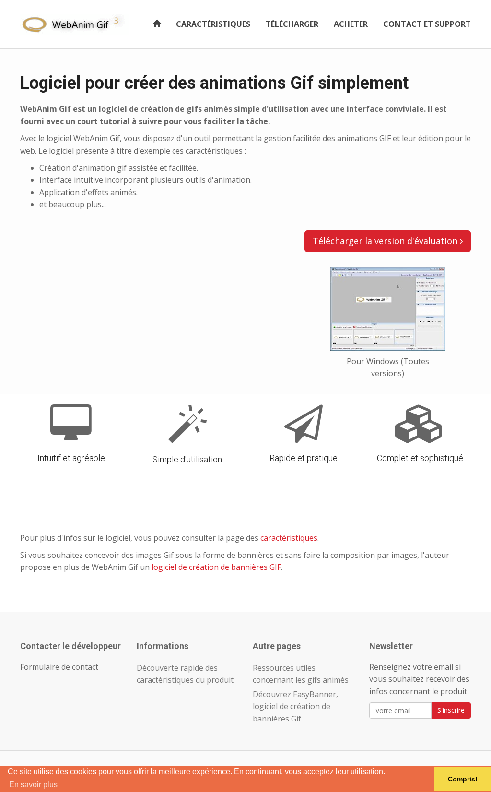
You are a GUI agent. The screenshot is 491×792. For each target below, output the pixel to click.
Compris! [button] (463, 779)
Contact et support (427, 24)
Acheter (351, 24)
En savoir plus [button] (33, 784)
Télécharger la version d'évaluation (386, 241)
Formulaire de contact (59, 667)
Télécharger (292, 24)
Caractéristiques (213, 24)
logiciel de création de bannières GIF (216, 567)
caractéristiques (288, 537)
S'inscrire (451, 710)
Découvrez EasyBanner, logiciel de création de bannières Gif (295, 706)
